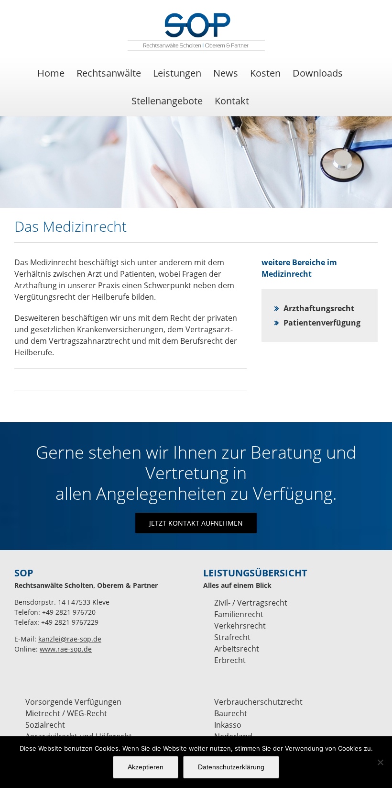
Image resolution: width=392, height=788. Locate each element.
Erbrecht (230, 660)
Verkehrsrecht (240, 625)
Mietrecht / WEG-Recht (66, 713)
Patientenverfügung (321, 322)
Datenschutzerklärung (231, 767)
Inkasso (227, 725)
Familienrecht (238, 614)
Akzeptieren (145, 767)
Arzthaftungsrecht (318, 308)
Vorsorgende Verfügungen (73, 702)
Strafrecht (232, 637)
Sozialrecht (45, 725)
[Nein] (380, 762)
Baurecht (230, 713)
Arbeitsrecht (236, 648)
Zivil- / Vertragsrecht (250, 602)
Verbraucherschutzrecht (258, 702)
